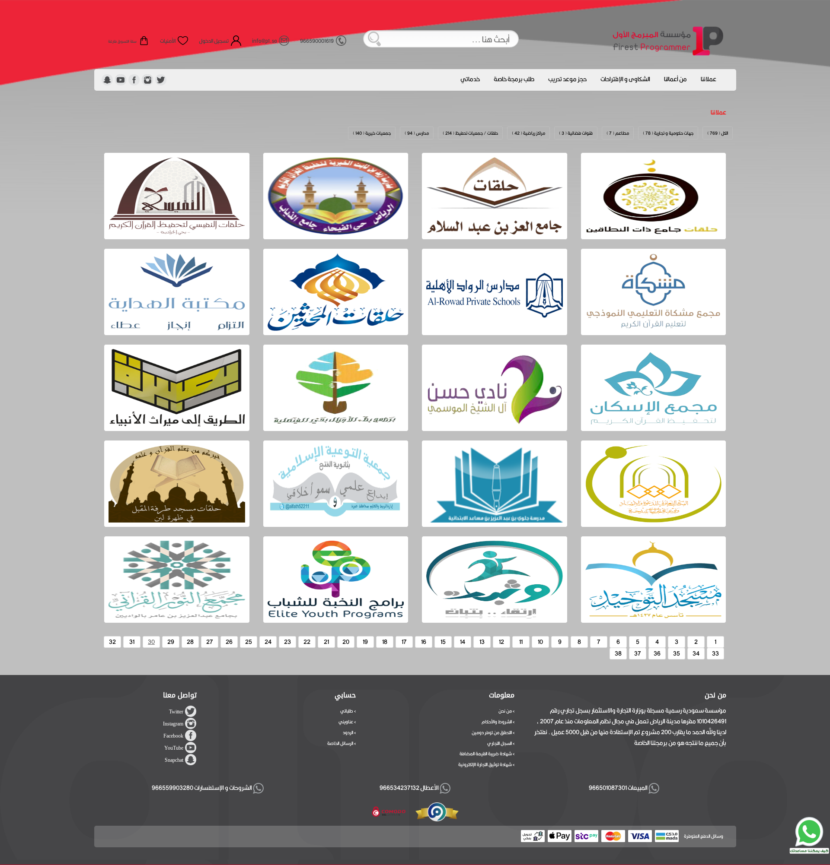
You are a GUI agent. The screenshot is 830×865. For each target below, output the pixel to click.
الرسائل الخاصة (340, 743)
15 (443, 641)
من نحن (505, 711)
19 (365, 641)
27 (209, 641)
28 (190, 641)
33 (715, 653)
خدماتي (470, 79)
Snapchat (174, 760)
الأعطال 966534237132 (410, 787)
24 (268, 641)
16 (423, 641)
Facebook (173, 736)
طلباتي (346, 711)
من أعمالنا (675, 79)
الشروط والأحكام (497, 721)
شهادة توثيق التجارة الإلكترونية (485, 764)
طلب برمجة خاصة (514, 79)
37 (637, 653)
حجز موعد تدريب (567, 79)
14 (462, 641)
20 (345, 641)
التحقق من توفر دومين (492, 732)
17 (404, 641)
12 (501, 641)
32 (112, 641)
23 (287, 641)
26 (229, 641)
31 (131, 641)
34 (696, 653)
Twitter (176, 712)
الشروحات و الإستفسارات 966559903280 (202, 787)
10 (540, 641)
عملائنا (708, 79)
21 (326, 641)
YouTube (173, 748)
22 (306, 641)
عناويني (345, 721)
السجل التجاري (499, 743)
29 (170, 641)
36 (657, 653)
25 (248, 641)
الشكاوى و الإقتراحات (625, 79)
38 (618, 653)
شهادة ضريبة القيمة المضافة (486, 753)
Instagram (173, 724)
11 (521, 641)
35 (676, 653)
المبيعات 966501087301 (617, 787)
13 (482, 641)
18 (384, 641)
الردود (348, 732)
